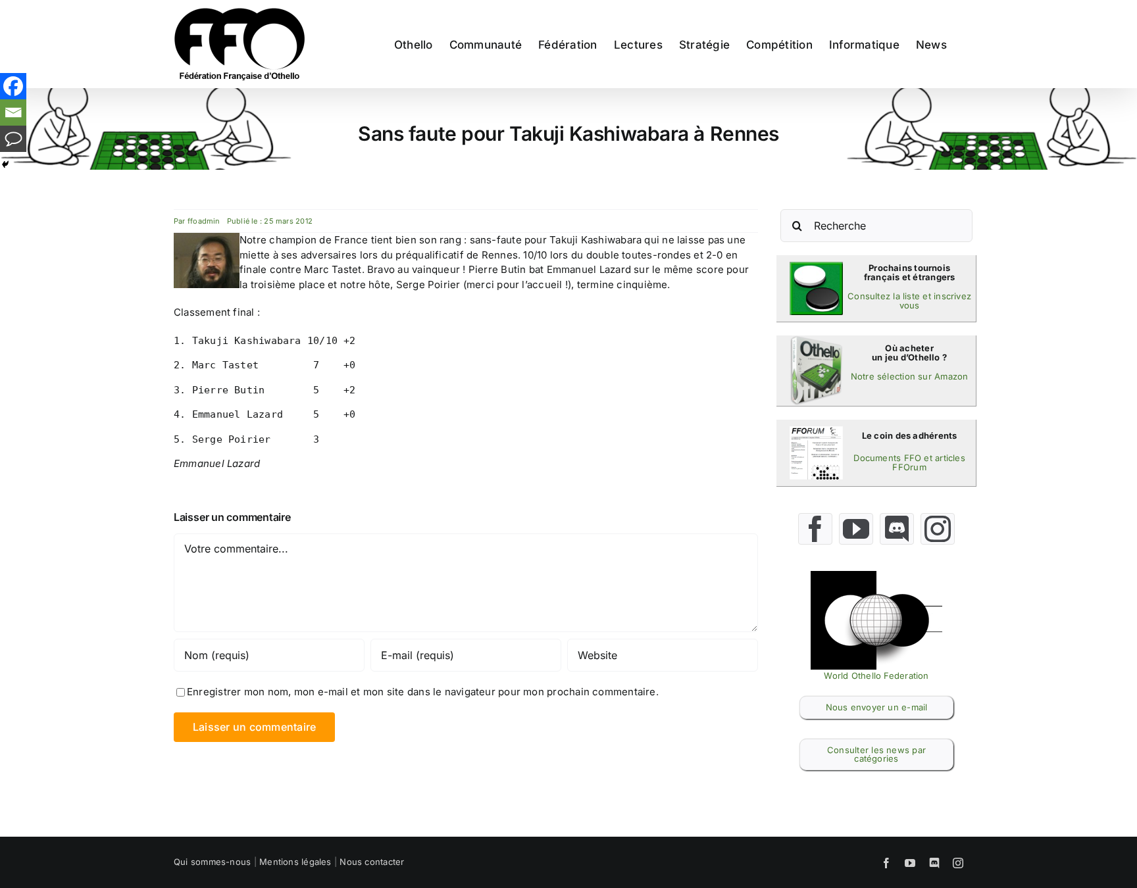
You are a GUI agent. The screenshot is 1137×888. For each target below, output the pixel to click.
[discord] (897, 529)
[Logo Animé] (876, 576)
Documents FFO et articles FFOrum (909, 462)
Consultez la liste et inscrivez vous (909, 300)
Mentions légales (295, 861)
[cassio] (816, 266)
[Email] (13, 112)
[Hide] (5, 164)
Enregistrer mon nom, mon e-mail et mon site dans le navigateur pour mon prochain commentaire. (423, 691)
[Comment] (13, 139)
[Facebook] (13, 86)
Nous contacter (372, 861)
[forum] (816, 431)
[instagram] (938, 529)
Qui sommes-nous (212, 861)
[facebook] (815, 529)
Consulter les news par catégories (876, 754)
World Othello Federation (876, 675)
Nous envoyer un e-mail (877, 707)
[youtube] (856, 529)
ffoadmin (204, 221)
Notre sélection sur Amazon (910, 376)
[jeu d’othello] (816, 340)
